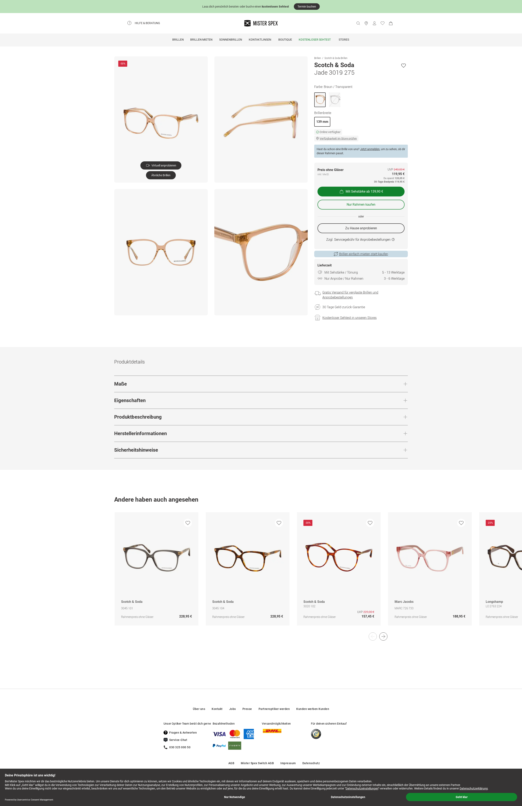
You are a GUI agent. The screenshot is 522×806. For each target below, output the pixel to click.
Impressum (288, 763)
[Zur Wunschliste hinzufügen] (403, 65)
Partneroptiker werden (274, 709)
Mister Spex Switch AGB (257, 763)
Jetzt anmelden (370, 149)
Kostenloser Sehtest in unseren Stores (349, 317)
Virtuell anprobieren (164, 165)
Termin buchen (306, 6)
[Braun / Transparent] (320, 99)
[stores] (366, 23)
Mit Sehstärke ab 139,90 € (364, 191)
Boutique (285, 39)
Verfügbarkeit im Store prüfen (338, 138)
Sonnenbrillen (230, 39)
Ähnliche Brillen (160, 175)
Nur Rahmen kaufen (361, 204)
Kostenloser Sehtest (315, 39)
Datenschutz (311, 763)
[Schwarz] (334, 99)
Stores (344, 39)
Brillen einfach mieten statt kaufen (363, 254)
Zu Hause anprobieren (361, 228)
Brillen (178, 39)
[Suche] (358, 23)
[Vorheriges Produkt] (373, 636)
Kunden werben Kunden (312, 709)
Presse (247, 709)
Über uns (199, 709)
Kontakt (217, 709)
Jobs (232, 709)
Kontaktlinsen (260, 39)
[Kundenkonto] (374, 23)
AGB (231, 763)
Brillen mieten (201, 39)
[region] (261, 573)
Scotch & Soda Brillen (335, 58)
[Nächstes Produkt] (383, 636)
